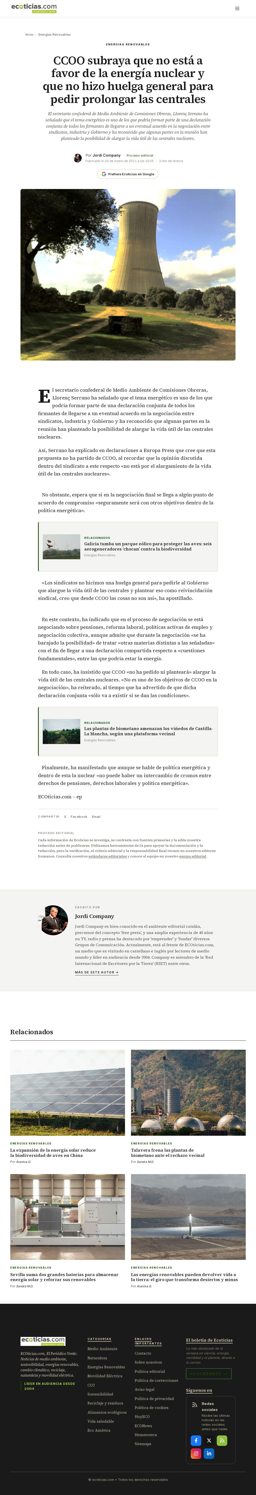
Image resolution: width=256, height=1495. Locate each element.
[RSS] (222, 1440)
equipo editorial (192, 856)
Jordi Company (106, 155)
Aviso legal (144, 1389)
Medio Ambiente (103, 1348)
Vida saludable (101, 1421)
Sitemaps (143, 1443)
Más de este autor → (97, 972)
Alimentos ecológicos (107, 1412)
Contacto (143, 1353)
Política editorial (150, 1371)
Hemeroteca (146, 1434)
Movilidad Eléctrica (105, 1376)
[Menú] (237, 8)
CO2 (91, 1385)
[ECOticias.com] (34, 8)
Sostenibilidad (100, 1394)
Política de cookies (151, 1407)
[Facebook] (196, 1440)
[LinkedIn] (209, 1453)
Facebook (79, 817)
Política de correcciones (156, 1380)
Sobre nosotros (148, 1362)
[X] (209, 1440)
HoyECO (142, 1416)
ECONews (143, 1425)
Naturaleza (97, 1358)
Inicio (30, 34)
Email (96, 817)
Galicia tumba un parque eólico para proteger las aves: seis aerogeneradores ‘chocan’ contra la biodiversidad (148, 546)
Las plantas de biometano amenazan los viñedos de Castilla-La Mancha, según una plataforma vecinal (148, 731)
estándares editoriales (107, 856)
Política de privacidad (154, 1398)
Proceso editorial (140, 155)
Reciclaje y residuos (105, 1403)
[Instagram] (196, 1453)
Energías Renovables (54, 34)
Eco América (99, 1430)
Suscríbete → (209, 1373)
